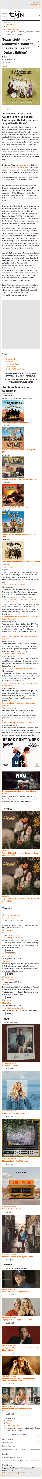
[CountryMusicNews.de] (17, 15)
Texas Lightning (24, 165)
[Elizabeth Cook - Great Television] (21, 1138)
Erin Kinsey (6, 933)
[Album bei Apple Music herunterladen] (6, 109)
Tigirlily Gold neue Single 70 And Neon (17, 1320)
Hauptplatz (6, 923)
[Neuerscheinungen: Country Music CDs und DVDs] (21, 780)
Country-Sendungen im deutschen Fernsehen (18, 723)
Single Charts (7, 850)
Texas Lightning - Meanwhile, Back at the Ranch (21, 562)
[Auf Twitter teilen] (8, 67)
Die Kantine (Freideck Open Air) (14, 938)
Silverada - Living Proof (11, 1209)
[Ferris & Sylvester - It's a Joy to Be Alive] (21, 1234)
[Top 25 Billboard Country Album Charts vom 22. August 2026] (21, 876)
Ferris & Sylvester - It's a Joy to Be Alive (17, 1257)
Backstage (6, 961)
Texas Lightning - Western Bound (15, 423)
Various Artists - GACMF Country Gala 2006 (19, 479)
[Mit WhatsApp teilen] (9, 67)
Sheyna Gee (6, 1003)
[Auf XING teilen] (10, 67)
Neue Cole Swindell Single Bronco (15, 1292)
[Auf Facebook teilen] (7, 67)
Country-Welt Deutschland (14, 369)
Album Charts (7, 896)
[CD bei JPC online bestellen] (8, 109)
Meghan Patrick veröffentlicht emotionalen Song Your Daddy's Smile (19, 1379)
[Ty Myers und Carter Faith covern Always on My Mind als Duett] (21, 1335)
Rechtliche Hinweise (26, 1473)
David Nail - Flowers (10, 1065)
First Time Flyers (8, 956)
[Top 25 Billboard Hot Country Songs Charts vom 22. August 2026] (21, 830)
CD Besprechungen (9, 1063)
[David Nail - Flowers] (21, 1042)
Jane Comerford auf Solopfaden (13, 654)
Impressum (6, 1475)
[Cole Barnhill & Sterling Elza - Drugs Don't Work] (21, 752)
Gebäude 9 (6, 984)
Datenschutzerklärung (10, 1473)
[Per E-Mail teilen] (11, 67)
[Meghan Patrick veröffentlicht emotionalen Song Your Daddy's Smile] (21, 1365)
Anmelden (8, 395)
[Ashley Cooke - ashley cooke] (21, 1090)
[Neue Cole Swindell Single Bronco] (21, 1279)
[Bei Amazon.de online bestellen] (3, 109)
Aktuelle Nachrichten (9, 1289)
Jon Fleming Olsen (12, 364)
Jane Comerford (11, 366)
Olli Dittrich (9, 361)
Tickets (10, 951)
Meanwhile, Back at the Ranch (13, 167)
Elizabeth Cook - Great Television (15, 1161)
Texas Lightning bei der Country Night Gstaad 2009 (20, 599)
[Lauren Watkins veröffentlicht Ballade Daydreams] (21, 1396)
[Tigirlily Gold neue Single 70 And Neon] (21, 1307)
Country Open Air (8, 918)
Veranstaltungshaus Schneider (13, 1008)
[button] (9, 1446)
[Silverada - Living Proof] (21, 1186)
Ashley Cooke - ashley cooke (13, 1113)
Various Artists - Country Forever (15, 507)
